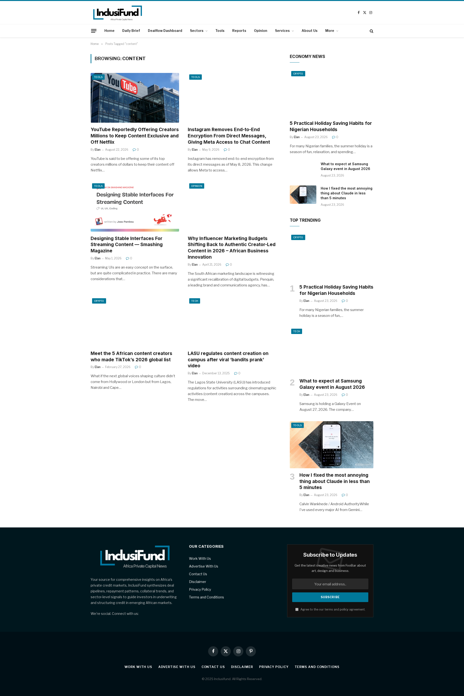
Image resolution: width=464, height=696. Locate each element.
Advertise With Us (203, 566)
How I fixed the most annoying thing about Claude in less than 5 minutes (346, 193)
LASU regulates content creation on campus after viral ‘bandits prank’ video (228, 360)
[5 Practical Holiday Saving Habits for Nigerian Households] (331, 93)
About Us (310, 30)
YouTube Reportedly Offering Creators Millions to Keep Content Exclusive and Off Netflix (135, 136)
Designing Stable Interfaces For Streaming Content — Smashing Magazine (127, 245)
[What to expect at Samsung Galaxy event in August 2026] (303, 170)
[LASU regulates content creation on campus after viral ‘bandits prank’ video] (232, 322)
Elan (98, 149)
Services (282, 30)
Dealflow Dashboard (165, 30)
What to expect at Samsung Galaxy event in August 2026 (345, 166)
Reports (239, 30)
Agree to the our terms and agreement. (332, 609)
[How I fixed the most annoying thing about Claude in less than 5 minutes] (303, 194)
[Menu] (93, 30)
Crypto (99, 300)
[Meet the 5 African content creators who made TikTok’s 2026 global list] (135, 322)
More (329, 30)
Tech (194, 300)
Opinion (260, 30)
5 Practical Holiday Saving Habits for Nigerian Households (331, 126)
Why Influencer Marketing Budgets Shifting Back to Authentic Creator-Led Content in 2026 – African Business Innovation (232, 248)
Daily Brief (131, 30)
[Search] (371, 30)
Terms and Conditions (206, 597)
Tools (220, 30)
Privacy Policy (200, 589)
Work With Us (200, 558)
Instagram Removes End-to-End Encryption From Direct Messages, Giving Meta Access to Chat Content (229, 136)
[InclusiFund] (143, 12)
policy (344, 609)
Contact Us (198, 574)
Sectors (196, 30)
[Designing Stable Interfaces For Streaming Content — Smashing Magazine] (135, 207)
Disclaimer (197, 582)
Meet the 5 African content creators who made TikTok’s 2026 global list (131, 356)
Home (109, 30)
